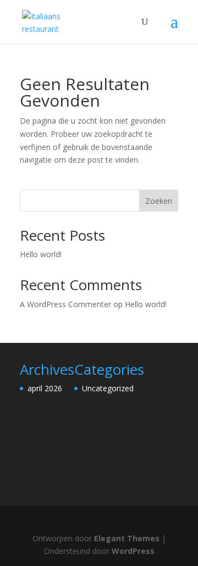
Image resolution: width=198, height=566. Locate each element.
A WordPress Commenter (65, 304)
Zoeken (158, 201)
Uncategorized (108, 388)
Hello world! (41, 254)
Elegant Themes (127, 538)
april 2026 (45, 388)
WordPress (133, 551)
